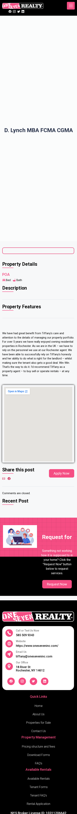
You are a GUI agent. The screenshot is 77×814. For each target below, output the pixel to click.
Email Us (21, 652)
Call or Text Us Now (27, 630)
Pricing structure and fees (38, 746)
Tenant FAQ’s (38, 795)
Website (21, 641)
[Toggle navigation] (71, 6)
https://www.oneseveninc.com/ (37, 646)
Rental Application (38, 804)
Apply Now (62, 473)
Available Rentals (38, 778)
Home (39, 706)
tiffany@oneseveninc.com (34, 656)
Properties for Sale (38, 722)
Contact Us (38, 731)
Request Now (57, 584)
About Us (38, 714)
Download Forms (38, 755)
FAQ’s (38, 763)
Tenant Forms (39, 787)
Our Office (22, 662)
